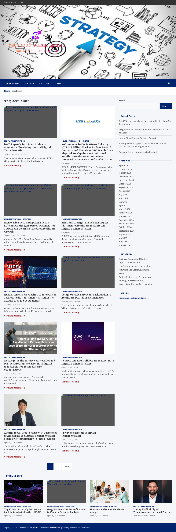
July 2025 (123, 194)
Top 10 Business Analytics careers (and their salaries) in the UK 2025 (22, 510)
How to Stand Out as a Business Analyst (137, 138)
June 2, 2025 (9, 373)
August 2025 (124, 191)
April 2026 (123, 165)
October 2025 (125, 184)
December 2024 (126, 220)
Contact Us (29, 83)
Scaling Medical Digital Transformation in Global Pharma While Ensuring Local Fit (152, 512)
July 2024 (123, 238)
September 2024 (126, 231)
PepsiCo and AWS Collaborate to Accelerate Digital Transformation (87, 362)
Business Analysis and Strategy (17, 219)
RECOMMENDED (14, 476)
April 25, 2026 (52, 515)
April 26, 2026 (9, 515)
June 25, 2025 (67, 301)
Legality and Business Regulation (134, 266)
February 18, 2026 (11, 154)
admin (23, 154)
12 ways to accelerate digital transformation (78, 434)
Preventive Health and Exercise (133, 298)
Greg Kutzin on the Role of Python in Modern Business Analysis (66, 510)
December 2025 (126, 176)
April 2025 (123, 205)
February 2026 (126, 169)
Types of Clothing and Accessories (135, 284)
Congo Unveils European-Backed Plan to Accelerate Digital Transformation (86, 296)
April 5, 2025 (66, 439)
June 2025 (123, 198)
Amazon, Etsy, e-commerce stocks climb (138, 152)
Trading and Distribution (131, 280)
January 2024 (125, 245)
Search (122, 100)
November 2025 (126, 180)
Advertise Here (12, 83)
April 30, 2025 (9, 442)
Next (67, 466)
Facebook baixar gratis (28, 527)
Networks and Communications (134, 270)
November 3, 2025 (68, 232)
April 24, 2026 (95, 515)
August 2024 (125, 234)
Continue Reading (13, 165)
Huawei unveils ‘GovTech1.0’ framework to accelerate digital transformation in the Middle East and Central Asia (30, 297)
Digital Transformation (14, 141)
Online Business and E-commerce (75, 141)
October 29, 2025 (11, 304)
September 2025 (126, 187)
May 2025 (123, 202)
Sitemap (58, 83)
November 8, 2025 (11, 235)
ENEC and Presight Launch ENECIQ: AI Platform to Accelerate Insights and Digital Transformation (84, 225)
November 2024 (126, 223)
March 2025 (124, 209)
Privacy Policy (44, 83)
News (121, 273)
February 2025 (125, 213)
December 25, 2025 (69, 163)
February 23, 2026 (140, 515)
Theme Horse (54, 527)
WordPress (85, 527)
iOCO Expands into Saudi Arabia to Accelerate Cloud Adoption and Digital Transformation (27, 147)
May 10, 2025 (66, 367)
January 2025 (125, 216)
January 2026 (125, 173)
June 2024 (123, 241)
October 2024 (125, 227)
